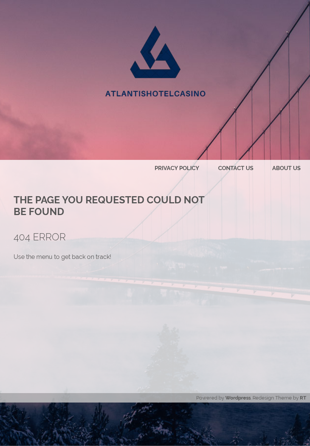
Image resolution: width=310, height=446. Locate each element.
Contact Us (235, 168)
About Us (286, 168)
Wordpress (238, 398)
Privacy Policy (177, 168)
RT (303, 398)
